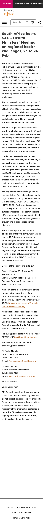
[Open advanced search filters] (33, 22)
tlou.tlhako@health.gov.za (26, 337)
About (10, 507)
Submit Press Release (21, 512)
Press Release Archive (25, 507)
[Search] (27, 22)
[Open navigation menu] (4, 22)
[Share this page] (39, 22)
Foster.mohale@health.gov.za (22, 361)
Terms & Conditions (21, 518)
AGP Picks (6, 4)
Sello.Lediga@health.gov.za (22, 376)
